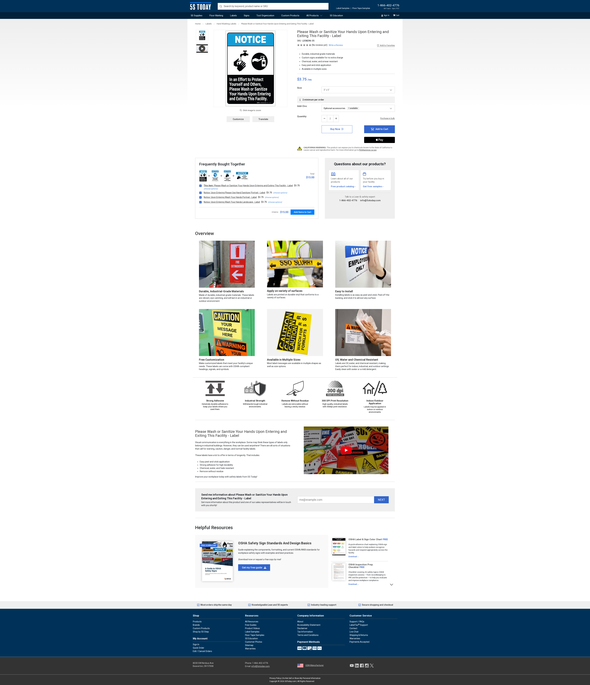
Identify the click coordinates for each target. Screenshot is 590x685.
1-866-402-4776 (388, 5)
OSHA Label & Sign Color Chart (365, 539)
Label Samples (342, 8)
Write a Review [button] (336, 45)
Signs (246, 15)
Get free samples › (373, 186)
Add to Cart (382, 129)
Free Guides (250, 625)
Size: (299, 87)
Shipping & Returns (359, 635)
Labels (233, 15)
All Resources (251, 621)
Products (197, 621)
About (300, 621)
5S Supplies (196, 15)
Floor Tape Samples (361, 8)
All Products (312, 15)
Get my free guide (252, 567)
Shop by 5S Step (201, 631)
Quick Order (198, 648)
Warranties (250, 648)
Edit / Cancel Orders (202, 651)
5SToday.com (290, 681)
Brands (196, 625)
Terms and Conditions (308, 635)
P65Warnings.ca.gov (368, 150)
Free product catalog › (343, 186)
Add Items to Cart (302, 212)
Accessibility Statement (308, 625)
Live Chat (354, 631)
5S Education (336, 15)
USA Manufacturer (314, 665)
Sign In (386, 15)
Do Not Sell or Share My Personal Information (302, 678)
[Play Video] (202, 48)
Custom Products (290, 15)
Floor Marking (216, 15)
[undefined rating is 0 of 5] (304, 45)
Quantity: (302, 116)
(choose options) (211, 189)
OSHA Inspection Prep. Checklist (360, 566)
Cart (397, 15)
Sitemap (249, 645)
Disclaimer (302, 628)
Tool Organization (265, 15)
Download (352, 557)
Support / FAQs (357, 621)
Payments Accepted (359, 642)
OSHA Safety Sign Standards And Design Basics (274, 543)
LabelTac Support (359, 624)
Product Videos (252, 628)
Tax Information (305, 631)
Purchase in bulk (387, 118)
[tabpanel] (359, 548)
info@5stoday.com (370, 200)
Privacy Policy (275, 678)
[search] (273, 6)
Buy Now (335, 129)
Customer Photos (253, 642)
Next (391, 584)
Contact (353, 628)
